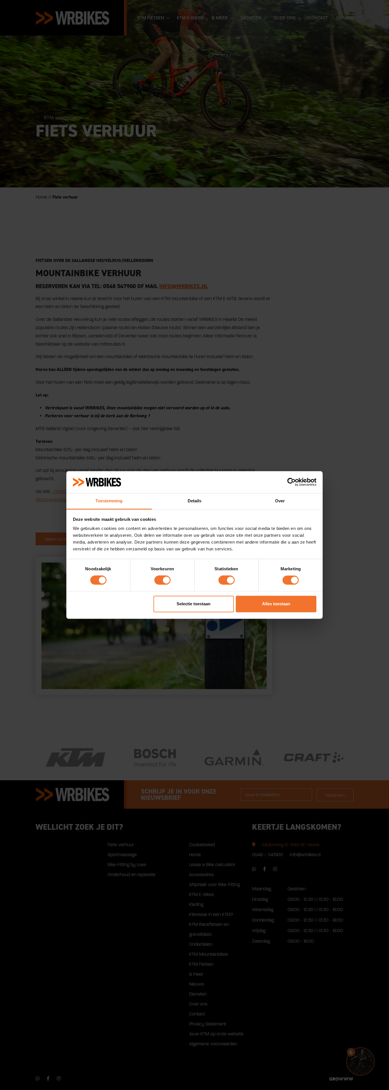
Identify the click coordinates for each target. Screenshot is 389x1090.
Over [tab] (280, 500)
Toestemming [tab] (108, 500)
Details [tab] (195, 500)
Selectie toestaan (193, 603)
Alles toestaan (276, 603)
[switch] (162, 580)
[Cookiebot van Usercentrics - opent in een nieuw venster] (291, 482)
